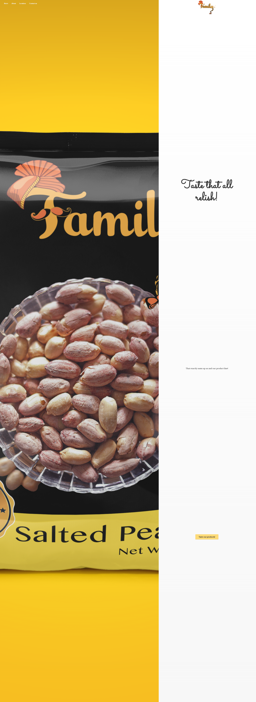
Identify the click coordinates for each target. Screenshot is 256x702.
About (14, 3)
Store (6, 3)
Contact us (33, 3)
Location (22, 3)
